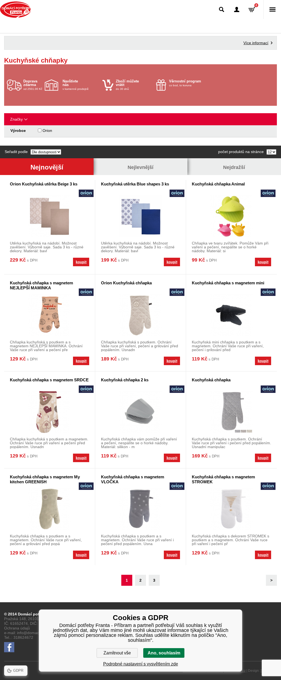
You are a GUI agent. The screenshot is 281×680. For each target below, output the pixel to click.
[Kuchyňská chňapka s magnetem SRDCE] (49, 412)
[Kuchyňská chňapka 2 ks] (140, 412)
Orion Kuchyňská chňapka (126, 283)
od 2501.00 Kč (32, 84)
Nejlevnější (140, 167)
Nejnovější (46, 167)
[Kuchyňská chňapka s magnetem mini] (231, 315)
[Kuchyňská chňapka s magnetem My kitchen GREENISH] (49, 509)
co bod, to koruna (185, 83)
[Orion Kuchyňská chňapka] (140, 315)
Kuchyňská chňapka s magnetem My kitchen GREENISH (45, 479)
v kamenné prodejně (76, 84)
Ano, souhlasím (164, 653)
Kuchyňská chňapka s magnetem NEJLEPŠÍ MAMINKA (41, 285)
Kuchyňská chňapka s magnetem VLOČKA (132, 479)
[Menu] (272, 9)
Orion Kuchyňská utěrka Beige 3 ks (43, 184)
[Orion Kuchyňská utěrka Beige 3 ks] (49, 216)
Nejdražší (234, 167)
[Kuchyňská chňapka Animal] (231, 216)
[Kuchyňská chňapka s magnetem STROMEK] (231, 509)
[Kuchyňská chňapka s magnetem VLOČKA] (140, 509)
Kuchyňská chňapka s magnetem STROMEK (223, 479)
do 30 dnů (127, 84)
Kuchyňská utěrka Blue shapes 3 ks (135, 184)
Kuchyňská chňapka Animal (218, 184)
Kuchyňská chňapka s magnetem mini (228, 283)
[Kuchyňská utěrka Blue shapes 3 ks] (140, 216)
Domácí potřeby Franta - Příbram (15, 9)
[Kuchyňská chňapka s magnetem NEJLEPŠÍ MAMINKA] (49, 315)
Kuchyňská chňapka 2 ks (124, 380)
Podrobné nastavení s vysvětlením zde (140, 664)
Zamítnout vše (117, 653)
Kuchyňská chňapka (211, 380)
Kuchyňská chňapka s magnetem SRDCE (49, 380)
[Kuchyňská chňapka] (231, 412)
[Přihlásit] (236, 9)
